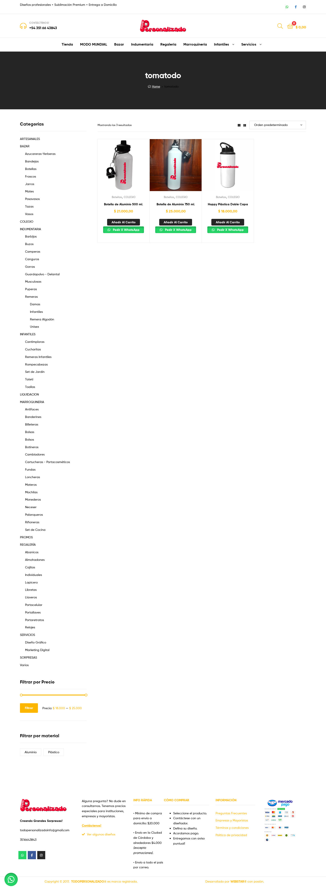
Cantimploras (34, 342)
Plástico (53, 752)
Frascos (30, 176)
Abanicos (31, 552)
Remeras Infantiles (38, 357)
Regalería (168, 44)
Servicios (248, 44)
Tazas (29, 206)
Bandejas (32, 161)
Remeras (31, 296)
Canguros (32, 259)
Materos (31, 484)
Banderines (33, 417)
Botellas (117, 197)
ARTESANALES (30, 139)
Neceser (31, 507)
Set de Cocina (35, 529)
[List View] (244, 125)
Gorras (30, 266)
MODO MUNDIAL (93, 44)
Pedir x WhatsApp (125, 230)
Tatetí (29, 379)
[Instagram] (304, 6)
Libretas (31, 589)
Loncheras (32, 477)
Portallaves (33, 612)
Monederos (33, 499)
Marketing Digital (37, 650)
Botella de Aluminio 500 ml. (123, 204)
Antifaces (32, 409)
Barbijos (31, 236)
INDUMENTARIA (30, 229)
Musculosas (33, 281)
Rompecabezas (36, 364)
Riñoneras (32, 522)
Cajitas (30, 567)
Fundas (30, 469)
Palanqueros (34, 514)
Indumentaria (142, 44)
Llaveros (31, 597)
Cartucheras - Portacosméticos (47, 462)
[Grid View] (239, 125)
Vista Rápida (123, 167)
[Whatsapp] (287, 6)
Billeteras (31, 424)
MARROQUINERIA (32, 402)
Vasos (29, 214)
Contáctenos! (39, 22)
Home (156, 86)
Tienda (67, 44)
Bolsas (29, 432)
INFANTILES (27, 334)
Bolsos (29, 439)
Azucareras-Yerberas (40, 154)
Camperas (32, 251)
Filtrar (29, 708)
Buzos (29, 244)
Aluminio (31, 752)
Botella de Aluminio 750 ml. (176, 204)
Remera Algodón (42, 319)
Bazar (119, 44)
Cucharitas (33, 349)
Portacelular (33, 605)
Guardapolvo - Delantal (42, 274)
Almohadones (35, 559)
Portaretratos (34, 620)
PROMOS (26, 537)
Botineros (31, 447)
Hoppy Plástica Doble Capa (228, 204)
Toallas (30, 387)
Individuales (33, 575)
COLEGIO (130, 197)
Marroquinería (195, 44)
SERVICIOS (27, 635)
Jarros (29, 184)
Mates (29, 191)
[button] (11, 879)
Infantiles (221, 44)
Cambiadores (35, 454)
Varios (24, 665)
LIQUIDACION (29, 394)
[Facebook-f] (295, 6)
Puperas (31, 289)
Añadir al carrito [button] (124, 222)
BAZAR (24, 146)
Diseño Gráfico (35, 642)
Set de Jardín (35, 372)
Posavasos (32, 199)
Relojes (30, 627)
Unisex (34, 326)
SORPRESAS (28, 657)
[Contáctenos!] (23, 25)
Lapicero (31, 582)
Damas (35, 304)
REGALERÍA (28, 544)
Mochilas (31, 492)
